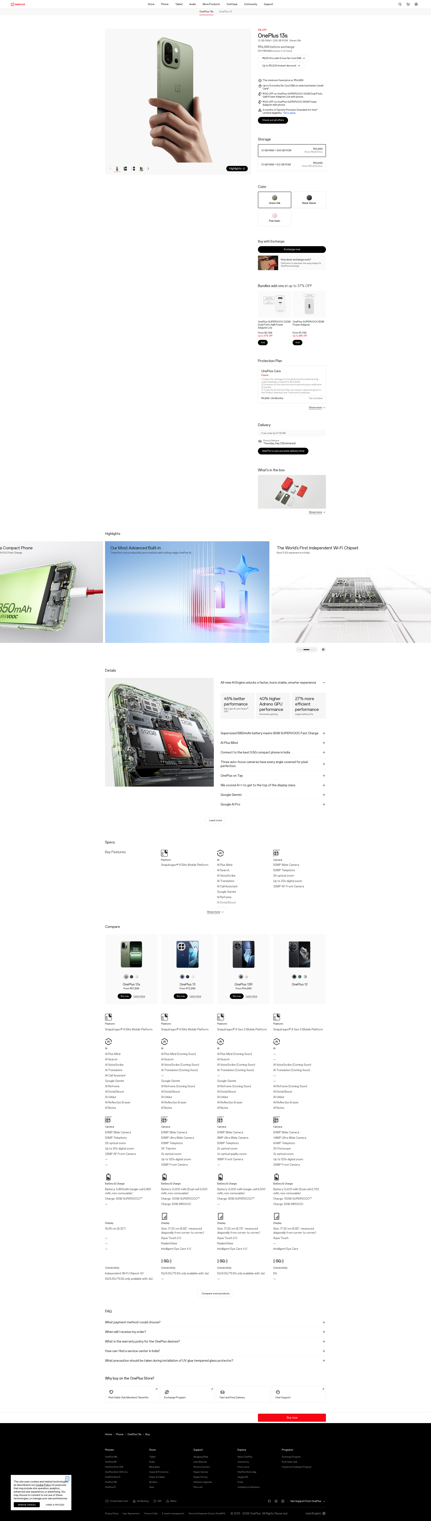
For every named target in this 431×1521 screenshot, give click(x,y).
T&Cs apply (289, 113)
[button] (400, 4)
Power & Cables (157, 1477)
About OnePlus (245, 1457)
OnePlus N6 (110, 1462)
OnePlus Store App (247, 1472)
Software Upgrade (202, 1482)
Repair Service (200, 1472)
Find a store (243, 1467)
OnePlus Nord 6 (112, 1477)
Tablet (179, 4)
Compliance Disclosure (249, 1487)
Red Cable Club (289, 1462)
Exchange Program (291, 1457)
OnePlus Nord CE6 (114, 1467)
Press (240, 1482)
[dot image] (308, 649)
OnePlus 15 (110, 1487)
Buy (147, 1434)
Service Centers (201, 1467)
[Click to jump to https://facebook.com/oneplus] (268, 1501)
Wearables (154, 1467)
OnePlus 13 (225, 11)
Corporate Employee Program (296, 1467)
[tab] (206, 11)
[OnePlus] (18, 4)
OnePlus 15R (111, 1482)
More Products (211, 4)
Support (268, 4)
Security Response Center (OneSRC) (207, 1513)
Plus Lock (198, 1487)
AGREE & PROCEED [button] (55, 1504)
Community (250, 4)
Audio (192, 4)
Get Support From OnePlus (305, 1501)
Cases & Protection (159, 1472)
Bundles (153, 1482)
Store (151, 4)
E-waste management (173, 1513)
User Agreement (131, 1513)
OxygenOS (243, 1477)
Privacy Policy (111, 1513)
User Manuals (200, 1462)
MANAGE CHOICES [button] (27, 1504)
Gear (151, 1487)
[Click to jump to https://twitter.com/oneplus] (274, 1501)
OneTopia (232, 4)
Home (108, 1434)
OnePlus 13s (206, 11)
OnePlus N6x (111, 1457)
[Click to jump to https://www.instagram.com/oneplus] (281, 1501)
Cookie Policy (43, 1485)
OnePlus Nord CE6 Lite (116, 1472)
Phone (165, 4)
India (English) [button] (313, 1513)
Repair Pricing (200, 1477)
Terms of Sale (151, 1513)
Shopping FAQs (200, 1457)
